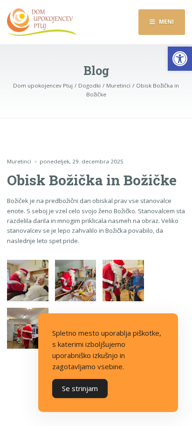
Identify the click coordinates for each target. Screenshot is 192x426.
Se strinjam (80, 388)
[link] (180, 59)
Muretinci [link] (19, 161)
